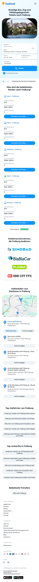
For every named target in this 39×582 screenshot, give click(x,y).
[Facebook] (8, 562)
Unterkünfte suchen (12, 73)
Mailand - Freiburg (14, 149)
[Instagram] (4, 562)
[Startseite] (3, 81)
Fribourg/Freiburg (14, 321)
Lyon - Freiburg (13, 96)
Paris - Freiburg (13, 123)
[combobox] (19, 45)
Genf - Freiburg (13, 176)
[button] (33, 48)
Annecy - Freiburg (14, 202)
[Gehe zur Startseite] (8, 3)
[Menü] (35, 3)
